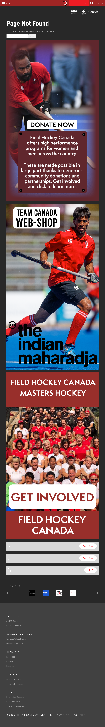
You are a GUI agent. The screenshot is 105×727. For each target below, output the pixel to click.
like (90, 464)
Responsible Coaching (15, 592)
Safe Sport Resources (15, 601)
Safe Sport (14, 587)
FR (102, 3)
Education (10, 561)
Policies (79, 609)
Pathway (10, 556)
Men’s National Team (14, 538)
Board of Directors (13, 520)
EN (98, 3)
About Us (12, 511)
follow (88, 440)
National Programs (20, 529)
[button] (7, 488)
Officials (13, 547)
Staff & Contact (12, 516)
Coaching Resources (14, 578)
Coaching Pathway (14, 574)
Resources (10, 551)
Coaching (13, 569)
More (8, 3)
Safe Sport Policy (13, 596)
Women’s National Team (16, 533)
